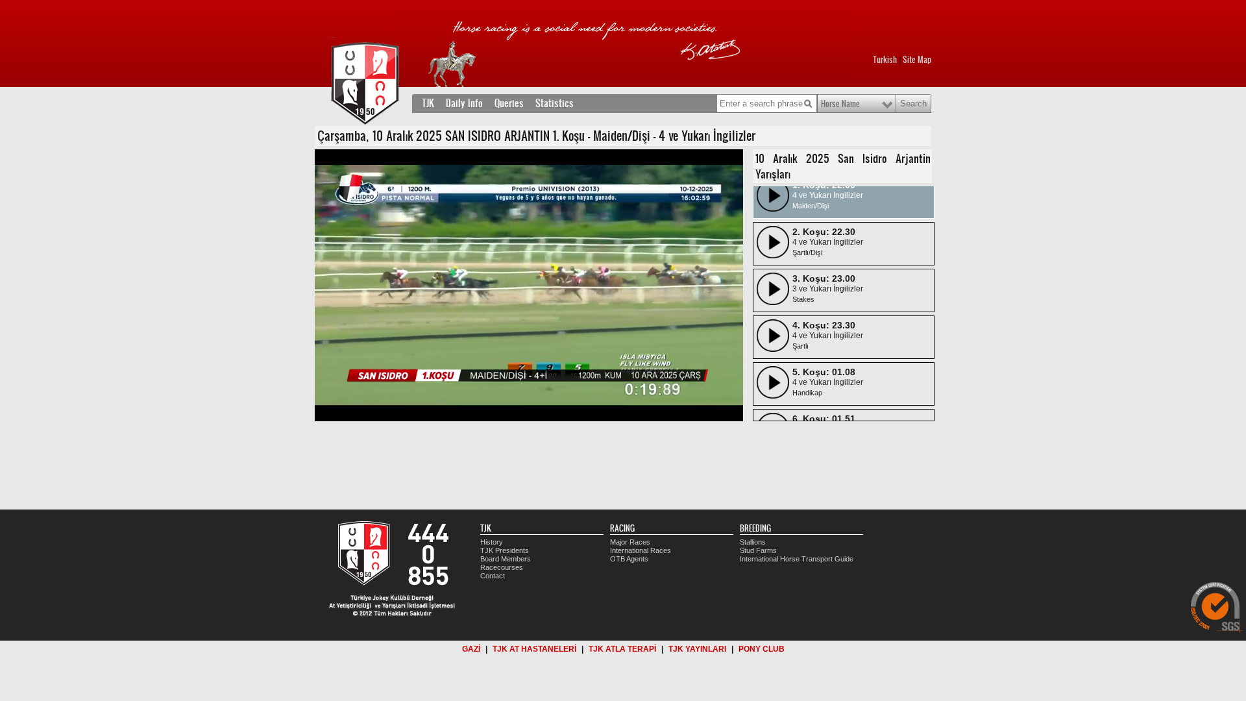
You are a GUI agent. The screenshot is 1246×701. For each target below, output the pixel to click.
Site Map (917, 60)
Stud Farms (758, 550)
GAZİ (471, 649)
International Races (640, 550)
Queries (509, 103)
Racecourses (501, 567)
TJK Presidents (504, 550)
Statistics (554, 103)
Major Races (630, 542)
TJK (428, 103)
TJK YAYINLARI (697, 649)
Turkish (885, 60)
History (491, 542)
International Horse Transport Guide (796, 559)
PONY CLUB (762, 649)
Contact (492, 576)
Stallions (753, 542)
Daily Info (464, 103)
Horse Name (840, 104)
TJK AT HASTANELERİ (534, 649)
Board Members (505, 559)
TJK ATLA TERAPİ (622, 649)
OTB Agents (629, 559)
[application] (529, 285)
